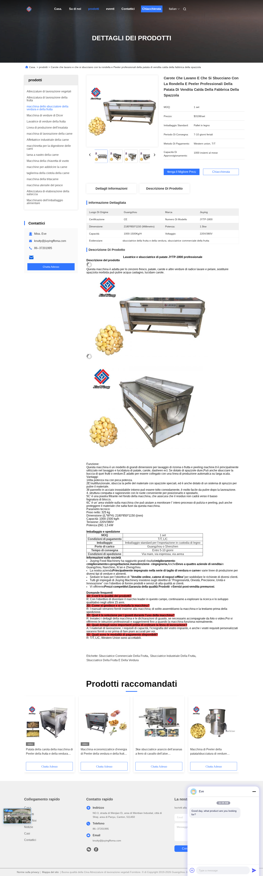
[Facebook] (96, 850)
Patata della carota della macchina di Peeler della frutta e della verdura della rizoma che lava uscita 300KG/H (49, 752)
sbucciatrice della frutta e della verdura (112, 660)
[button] (30, 730)
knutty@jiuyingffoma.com (50, 240)
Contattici (128, 8)
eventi (110, 8)
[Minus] (254, 791)
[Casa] (29, 9)
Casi (27, 833)
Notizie (28, 827)
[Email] (31, 257)
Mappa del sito (50, 872)
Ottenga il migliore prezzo (181, 171)
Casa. (58, 8)
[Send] (254, 870)
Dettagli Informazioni (111, 188)
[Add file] (192, 870)
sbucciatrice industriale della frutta (172, 655)
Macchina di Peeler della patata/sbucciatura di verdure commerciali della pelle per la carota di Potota (213, 752)
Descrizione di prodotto (164, 188)
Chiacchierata (151, 8)
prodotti (93, 8)
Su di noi (75, 8)
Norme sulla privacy (28, 872)
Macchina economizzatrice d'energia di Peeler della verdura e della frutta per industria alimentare (104, 752)
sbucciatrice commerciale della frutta (123, 655)
